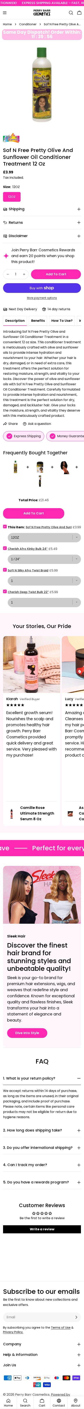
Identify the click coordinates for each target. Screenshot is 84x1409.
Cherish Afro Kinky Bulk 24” (28, 549)
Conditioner (27, 24)
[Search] (71, 13)
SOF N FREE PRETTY (9, 138)
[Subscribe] (76, 1317)
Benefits (38, 320)
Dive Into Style (27, 1033)
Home (7, 24)
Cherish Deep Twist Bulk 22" (28, 592)
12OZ (11, 196)
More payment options (42, 298)
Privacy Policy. (13, 1332)
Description (15, 320)
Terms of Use (61, 1328)
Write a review (42, 1229)
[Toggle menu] (5, 13)
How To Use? (62, 320)
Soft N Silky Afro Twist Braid (28, 570)
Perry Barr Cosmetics (32, 1394)
